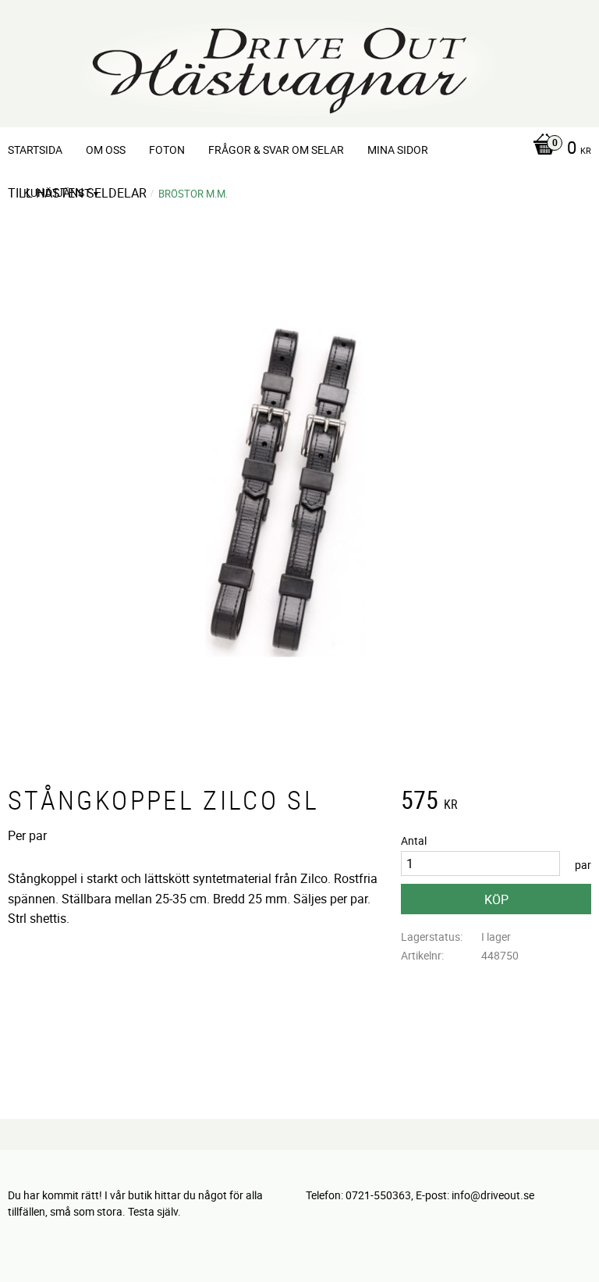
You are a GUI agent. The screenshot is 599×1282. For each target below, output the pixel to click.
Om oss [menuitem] (106, 149)
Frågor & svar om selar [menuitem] (276, 149)
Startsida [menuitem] (35, 149)
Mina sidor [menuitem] (397, 149)
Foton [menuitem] (167, 149)
